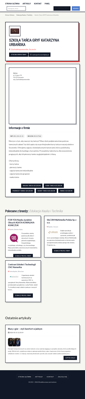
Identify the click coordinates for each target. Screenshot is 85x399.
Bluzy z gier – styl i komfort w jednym (25, 329)
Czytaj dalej (70, 358)
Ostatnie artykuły (18, 318)
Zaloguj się (62, 377)
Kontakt (38, 4)
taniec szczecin (66, 191)
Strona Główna (9, 15)
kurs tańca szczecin (54, 185)
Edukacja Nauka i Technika (24, 15)
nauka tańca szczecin (32, 185)
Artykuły (27, 4)
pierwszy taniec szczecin (23, 191)
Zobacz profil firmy (23, 256)
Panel (47, 4)
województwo (61, 8)
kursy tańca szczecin (46, 191)
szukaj (76, 8)
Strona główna (12, 4)
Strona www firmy (18, 54)
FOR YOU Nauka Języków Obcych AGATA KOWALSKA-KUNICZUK (21, 222)
